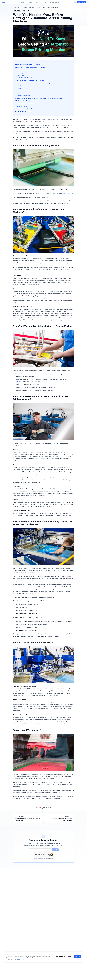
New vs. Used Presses (22, 106)
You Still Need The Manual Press (24, 111)
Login (75, 2)
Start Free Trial (81, 2)
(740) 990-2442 (55, 2)
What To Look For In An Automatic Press (26, 101)
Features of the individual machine (25, 108)
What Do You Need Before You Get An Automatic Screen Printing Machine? (35, 83)
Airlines (18, 93)
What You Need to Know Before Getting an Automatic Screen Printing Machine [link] (40, 7)
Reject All (70, 956)
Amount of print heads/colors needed (26, 103)
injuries (17, 381)
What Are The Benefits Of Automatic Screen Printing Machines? (32, 67)
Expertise (19, 88)
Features (22, 2)
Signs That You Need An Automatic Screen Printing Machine (31, 80)
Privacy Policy (21, 959)
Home (14, 7)
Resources (43, 2)
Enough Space (20, 90)
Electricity (19, 85)
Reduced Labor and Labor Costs (24, 77)
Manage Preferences (60, 956)
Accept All (77, 956)
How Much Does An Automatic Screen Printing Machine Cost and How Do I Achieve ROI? (39, 98)
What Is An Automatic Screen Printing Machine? (28, 64)
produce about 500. (67, 193)
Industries (30, 2)
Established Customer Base (23, 95)
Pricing (37, 2)
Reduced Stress (20, 75)
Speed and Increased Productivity (25, 70)
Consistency (20, 73)
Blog (19, 7)
